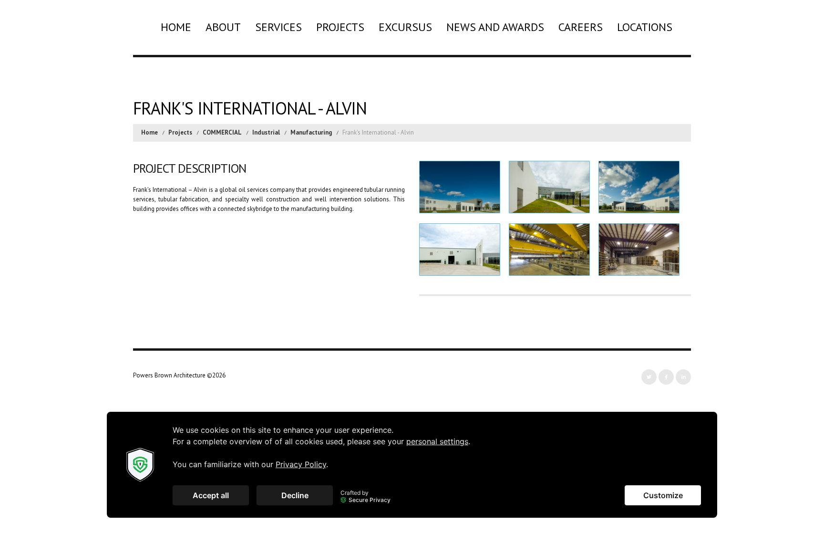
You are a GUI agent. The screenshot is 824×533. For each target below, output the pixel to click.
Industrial (266, 132)
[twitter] (649, 377)
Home (176, 27)
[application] (412, 465)
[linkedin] (683, 377)
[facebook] (666, 377)
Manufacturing (311, 132)
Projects (340, 27)
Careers (580, 27)
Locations (644, 27)
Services (278, 27)
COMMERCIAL (222, 132)
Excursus (405, 27)
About (223, 27)
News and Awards (495, 27)
